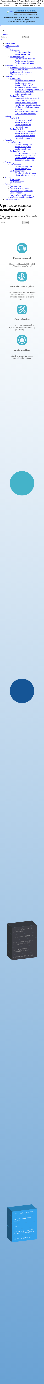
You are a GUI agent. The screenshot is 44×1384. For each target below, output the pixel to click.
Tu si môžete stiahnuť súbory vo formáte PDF (23, 1232)
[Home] (10, 12)
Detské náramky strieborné (25, 158)
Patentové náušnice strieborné (26, 111)
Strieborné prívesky (17, 171)
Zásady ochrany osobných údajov (21, 950)
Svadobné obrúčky (12, 65)
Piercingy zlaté (15, 186)
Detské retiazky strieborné (25, 136)
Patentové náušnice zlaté (24, 92)
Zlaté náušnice (15, 79)
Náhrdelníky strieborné (23, 138)
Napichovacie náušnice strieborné (28, 105)
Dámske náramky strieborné (25, 153)
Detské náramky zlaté (23, 149)
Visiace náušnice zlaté (23, 94)
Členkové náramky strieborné (21, 191)
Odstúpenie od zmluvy (23, 956)
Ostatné (8, 184)
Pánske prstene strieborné (24, 61)
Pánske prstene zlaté (22, 54)
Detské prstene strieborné (24, 63)
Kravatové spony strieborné (20, 195)
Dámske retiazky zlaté (23, 120)
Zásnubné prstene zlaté (18, 74)
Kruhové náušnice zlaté (24, 85)
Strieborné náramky (17, 151)
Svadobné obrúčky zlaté (19, 70)
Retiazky (8, 116)
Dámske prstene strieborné (25, 59)
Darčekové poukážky (13, 199)
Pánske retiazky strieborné (25, 133)
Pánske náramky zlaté (23, 147)
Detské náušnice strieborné (25, 100)
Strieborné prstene (17, 57)
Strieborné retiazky (17, 129)
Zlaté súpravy (15, 180)
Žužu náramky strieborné (24, 160)
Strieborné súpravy (17, 182)
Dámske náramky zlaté (23, 144)
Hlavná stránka (10, 43)
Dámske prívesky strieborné (25, 173)
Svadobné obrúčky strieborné (21, 72)
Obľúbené (4, 34)
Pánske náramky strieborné (25, 155)
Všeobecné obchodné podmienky (22, 930)
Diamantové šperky (12, 46)
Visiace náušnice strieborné (25, 114)
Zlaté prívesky (15, 164)
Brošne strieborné (16, 193)
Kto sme (16, 1226)
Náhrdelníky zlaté (21, 127)
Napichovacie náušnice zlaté (26, 87)
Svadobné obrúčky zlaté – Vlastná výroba (26, 68)
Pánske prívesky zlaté (23, 169)
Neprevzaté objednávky (24, 1213)
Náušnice (8, 76)
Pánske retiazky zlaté (23, 122)
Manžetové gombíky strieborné (22, 197)
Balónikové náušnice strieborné (27, 98)
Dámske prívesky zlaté (23, 166)
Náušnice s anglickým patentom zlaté (29, 89)
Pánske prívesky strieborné (25, 175)
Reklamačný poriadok (23, 936)
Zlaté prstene (15, 50)
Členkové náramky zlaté (19, 188)
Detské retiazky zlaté (23, 125)
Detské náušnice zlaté (23, 83)
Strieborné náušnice (17, 96)
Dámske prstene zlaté (23, 52)
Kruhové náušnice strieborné (26, 103)
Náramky (8, 140)
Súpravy (8, 177)
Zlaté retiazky (15, 118)
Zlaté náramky (15, 142)
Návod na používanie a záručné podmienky (23, 943)
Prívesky (8, 162)
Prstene (8, 48)
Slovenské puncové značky (22, 1219)
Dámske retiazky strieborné (25, 131)
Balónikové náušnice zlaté (25, 81)
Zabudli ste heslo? (21, 1238)
